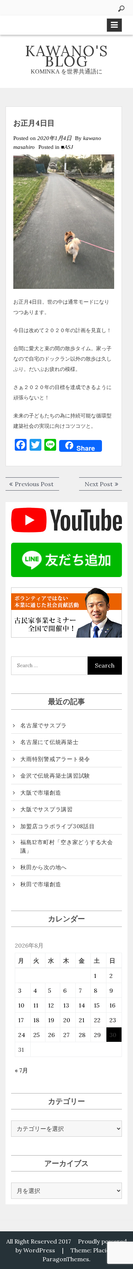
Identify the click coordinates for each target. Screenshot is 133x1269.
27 (66, 1034)
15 (96, 1005)
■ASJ (67, 147)
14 (82, 1005)
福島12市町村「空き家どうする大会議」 (66, 846)
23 (112, 1020)
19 (51, 1020)
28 (82, 1034)
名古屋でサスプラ (43, 725)
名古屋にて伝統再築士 (49, 742)
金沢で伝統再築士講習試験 (55, 775)
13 (66, 1005)
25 (36, 1034)
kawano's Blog (66, 56)
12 (51, 1005)
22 (97, 1020)
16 (112, 1005)
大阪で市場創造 (40, 792)
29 (97, 1034)
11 (35, 1005)
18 (36, 1020)
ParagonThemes (65, 1259)
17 (21, 1020)
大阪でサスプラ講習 (46, 809)
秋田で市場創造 (40, 884)
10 (21, 1005)
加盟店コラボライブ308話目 (57, 826)
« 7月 (21, 1070)
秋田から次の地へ (43, 867)
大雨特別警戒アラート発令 (55, 759)
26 (51, 1034)
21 (82, 1020)
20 (66, 1020)
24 (21, 1034)
